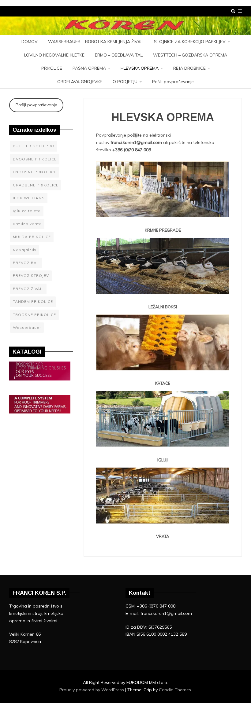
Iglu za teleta (27, 210)
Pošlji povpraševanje (173, 81)
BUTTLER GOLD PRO (33, 146)
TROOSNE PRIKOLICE (34, 314)
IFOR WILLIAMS (29, 198)
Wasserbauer (27, 327)
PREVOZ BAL (26, 262)
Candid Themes (175, 689)
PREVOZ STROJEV (31, 275)
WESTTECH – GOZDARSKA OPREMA (190, 55)
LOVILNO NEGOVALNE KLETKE (54, 55)
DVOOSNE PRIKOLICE (35, 159)
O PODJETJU (125, 81)
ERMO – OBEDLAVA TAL (119, 55)
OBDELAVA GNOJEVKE (79, 81)
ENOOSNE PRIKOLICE (34, 172)
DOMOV (29, 41)
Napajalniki (24, 250)
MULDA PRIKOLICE (32, 236)
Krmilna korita (27, 224)
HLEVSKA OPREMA (140, 68)
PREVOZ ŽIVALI (28, 288)
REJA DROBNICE (189, 68)
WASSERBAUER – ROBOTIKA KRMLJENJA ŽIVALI (96, 41)
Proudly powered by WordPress (92, 689)
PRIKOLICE (51, 68)
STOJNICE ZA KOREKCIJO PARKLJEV (190, 41)
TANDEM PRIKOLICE (33, 301)
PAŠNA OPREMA (89, 68)
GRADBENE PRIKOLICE (35, 185)
